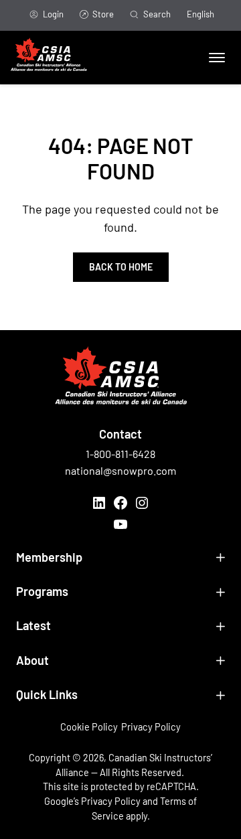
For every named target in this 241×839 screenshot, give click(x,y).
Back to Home (121, 267)
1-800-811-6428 (120, 453)
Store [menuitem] (103, 14)
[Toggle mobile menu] (217, 57)
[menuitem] (200, 15)
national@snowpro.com (120, 470)
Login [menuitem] (53, 14)
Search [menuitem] (157, 14)
